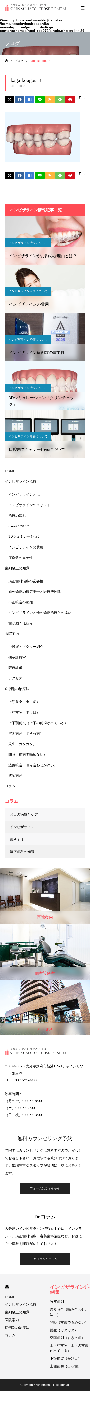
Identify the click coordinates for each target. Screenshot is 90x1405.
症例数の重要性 (20, 558)
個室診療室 (17, 657)
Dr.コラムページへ (45, 1259)
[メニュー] (83, 7)
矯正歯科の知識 (22, 852)
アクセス (15, 678)
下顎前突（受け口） (24, 712)
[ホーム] (6, 60)
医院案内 (12, 634)
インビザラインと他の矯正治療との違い (40, 613)
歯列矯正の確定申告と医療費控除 (34, 592)
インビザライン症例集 (70, 1289)
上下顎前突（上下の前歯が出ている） (38, 723)
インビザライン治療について (28, 243)
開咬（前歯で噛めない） (27, 754)
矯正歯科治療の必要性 (26, 581)
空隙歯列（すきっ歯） (26, 733)
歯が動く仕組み (20, 623)
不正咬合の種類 (20, 602)
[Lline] (39, 99)
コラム (10, 786)
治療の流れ (17, 516)
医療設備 (15, 668)
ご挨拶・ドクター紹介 (26, 647)
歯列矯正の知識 (17, 568)
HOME (10, 471)
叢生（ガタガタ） (22, 744)
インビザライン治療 (20, 481)
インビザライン (22, 827)
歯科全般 (17, 839)
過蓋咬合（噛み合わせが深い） (33, 765)
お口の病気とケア (24, 814)
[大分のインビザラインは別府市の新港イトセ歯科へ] (36, 7)
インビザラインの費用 (26, 547)
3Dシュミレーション (24, 536)
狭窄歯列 (15, 775)
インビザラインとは (24, 494)
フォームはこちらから (45, 1188)
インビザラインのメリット (29, 505)
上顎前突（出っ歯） (24, 702)
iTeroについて (19, 526)
